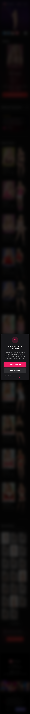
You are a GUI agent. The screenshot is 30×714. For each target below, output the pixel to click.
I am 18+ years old (15, 364)
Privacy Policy (20, 377)
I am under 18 (15, 371)
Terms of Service (11, 377)
